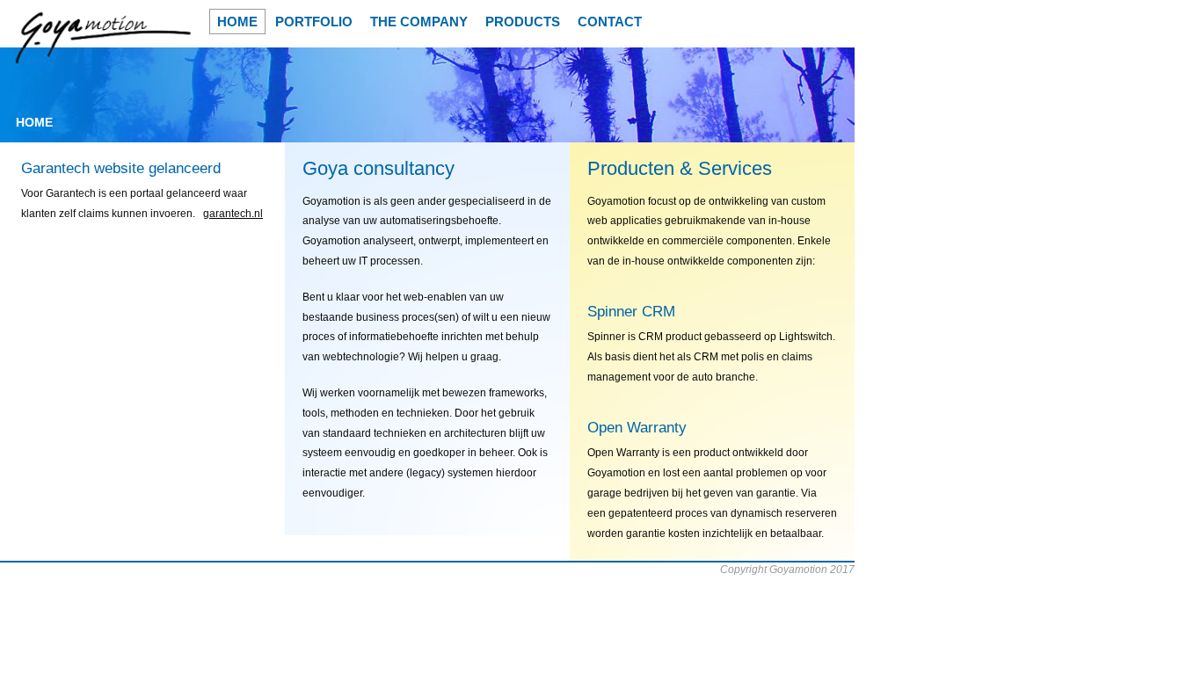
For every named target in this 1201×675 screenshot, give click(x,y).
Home (237, 21)
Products (522, 21)
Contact (610, 21)
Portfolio (314, 21)
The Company (419, 21)
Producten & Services (679, 168)
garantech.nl (233, 213)
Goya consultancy (378, 168)
